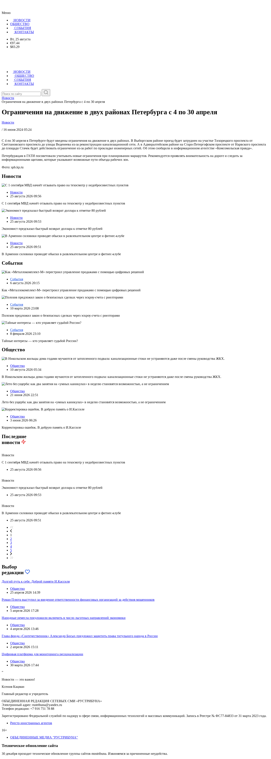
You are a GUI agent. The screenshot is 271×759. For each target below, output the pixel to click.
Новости (8, 122)
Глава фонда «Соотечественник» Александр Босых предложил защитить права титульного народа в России (80, 636)
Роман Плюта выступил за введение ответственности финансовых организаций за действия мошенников (78, 599)
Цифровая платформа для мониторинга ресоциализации (42, 654)
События (16, 279)
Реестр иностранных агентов (31, 723)
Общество (17, 366)
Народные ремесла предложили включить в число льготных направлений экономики (64, 618)
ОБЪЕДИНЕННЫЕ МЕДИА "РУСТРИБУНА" (44, 737)
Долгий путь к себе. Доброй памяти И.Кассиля (36, 581)
